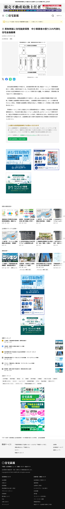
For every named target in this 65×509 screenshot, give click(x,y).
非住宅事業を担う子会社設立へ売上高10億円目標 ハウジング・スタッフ (44, 265)
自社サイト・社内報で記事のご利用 (43, 504)
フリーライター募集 (39, 499)
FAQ (3, 499)
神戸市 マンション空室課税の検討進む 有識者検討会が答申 (44, 221)
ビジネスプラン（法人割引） (41, 488)
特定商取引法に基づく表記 (8, 488)
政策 (7, 437)
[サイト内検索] (52, 15)
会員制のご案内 (38, 485)
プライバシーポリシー (31, 135)
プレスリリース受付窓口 (40, 496)
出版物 (55, 444)
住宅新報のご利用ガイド (40, 480)
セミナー (17, 450)
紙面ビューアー (57, 450)
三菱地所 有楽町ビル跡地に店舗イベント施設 (26, 264)
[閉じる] (61, 21)
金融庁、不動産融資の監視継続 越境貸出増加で (9, 264)
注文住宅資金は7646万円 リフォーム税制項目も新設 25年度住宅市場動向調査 (27, 243)
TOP (3, 437)
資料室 (35, 493)
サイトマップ (5, 504)
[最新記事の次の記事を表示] (64, 262)
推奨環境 (36, 483)
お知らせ (4, 483)
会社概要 (4, 480)
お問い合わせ (5, 501)
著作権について (6, 496)
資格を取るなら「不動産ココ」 (22, 447)
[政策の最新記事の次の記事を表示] (64, 216)
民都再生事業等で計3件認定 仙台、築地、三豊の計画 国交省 (44, 243)
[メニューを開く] (3, 15)
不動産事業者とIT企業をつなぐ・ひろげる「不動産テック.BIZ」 (31, 444)
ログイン (59, 16)
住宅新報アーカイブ (58, 447)
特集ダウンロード (19, 452)
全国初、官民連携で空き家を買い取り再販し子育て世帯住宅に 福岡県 (26, 221)
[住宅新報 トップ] (12, 15)
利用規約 (22, 135)
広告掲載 (36, 491)
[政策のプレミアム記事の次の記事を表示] (64, 238)
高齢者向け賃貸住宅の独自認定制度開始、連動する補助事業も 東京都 (9, 221)
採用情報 (4, 485)
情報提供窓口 (37, 501)
